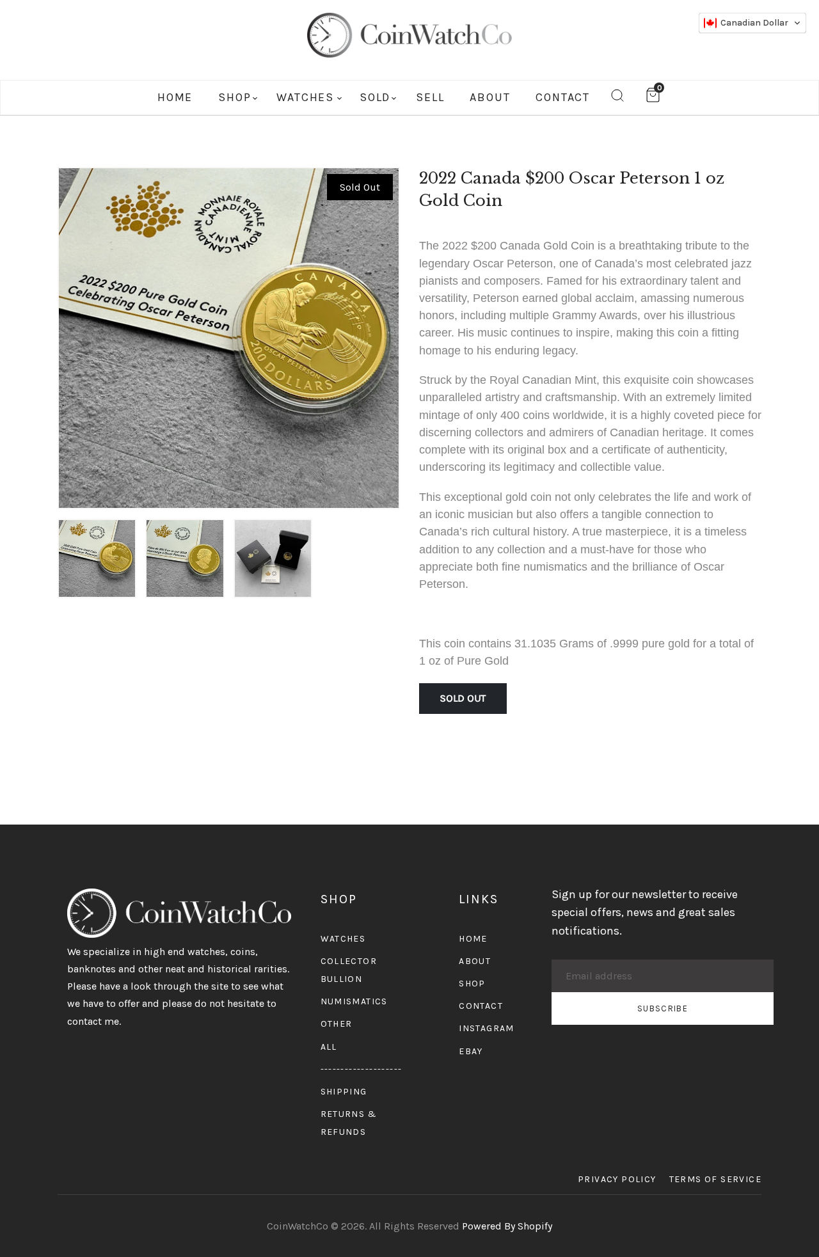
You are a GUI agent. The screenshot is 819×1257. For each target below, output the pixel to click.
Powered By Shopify (507, 1226)
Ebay (471, 1051)
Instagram (486, 1028)
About (475, 961)
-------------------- (361, 1069)
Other (337, 1023)
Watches (343, 938)
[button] (752, 23)
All (329, 1046)
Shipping (344, 1091)
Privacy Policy (617, 1179)
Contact (481, 1005)
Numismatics (354, 1001)
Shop (472, 983)
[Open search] (617, 98)
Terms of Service (715, 1179)
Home (473, 938)
